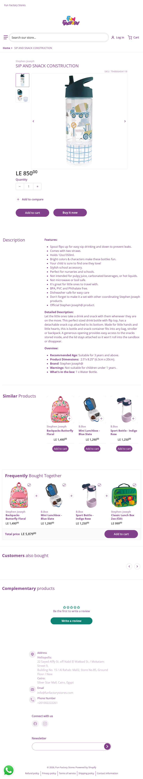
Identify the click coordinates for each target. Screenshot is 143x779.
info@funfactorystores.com (55, 693)
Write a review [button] (71, 621)
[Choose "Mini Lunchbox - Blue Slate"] (64, 485)
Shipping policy (86, 773)
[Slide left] (33, 121)
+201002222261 (47, 703)
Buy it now (70, 212)
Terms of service (67, 773)
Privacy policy (49, 773)
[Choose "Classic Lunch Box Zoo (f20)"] (134, 485)
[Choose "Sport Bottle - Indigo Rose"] (99, 485)
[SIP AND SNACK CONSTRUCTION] (22, 80)
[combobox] (58, 37)
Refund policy (32, 773)
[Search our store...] (104, 37)
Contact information (107, 773)
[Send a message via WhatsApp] (9, 770)
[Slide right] (125, 121)
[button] (5, 37)
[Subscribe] (107, 746)
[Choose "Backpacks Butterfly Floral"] (29, 485)
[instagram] (45, 723)
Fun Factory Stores (65, 767)
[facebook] (35, 723)
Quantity (21, 179)
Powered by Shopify (86, 767)
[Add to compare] (69, 418)
